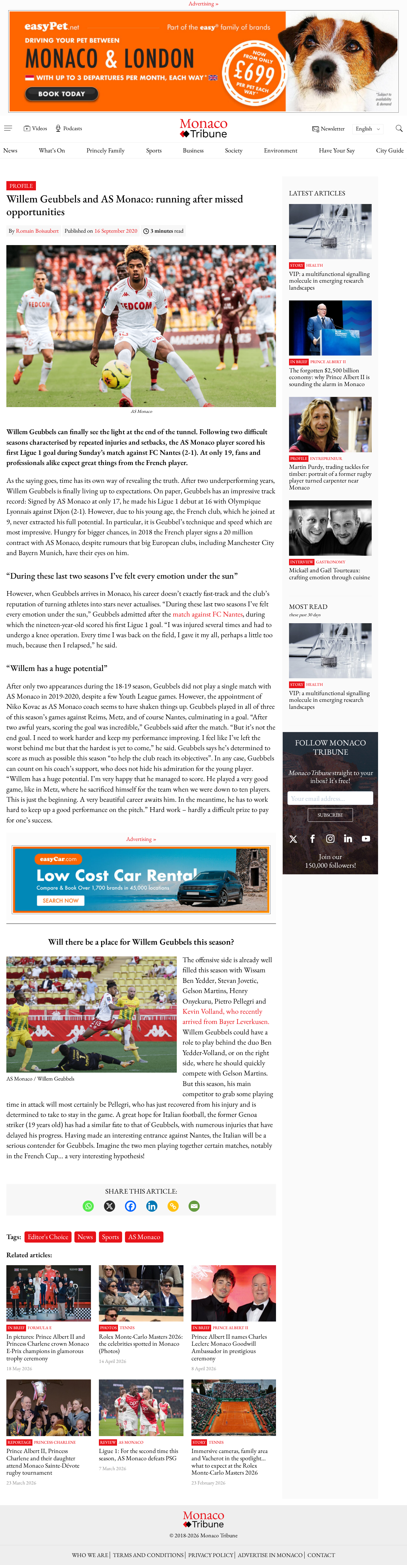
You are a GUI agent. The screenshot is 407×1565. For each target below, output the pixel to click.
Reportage (19, 1442)
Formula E (40, 1328)
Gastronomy (330, 562)
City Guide (390, 150)
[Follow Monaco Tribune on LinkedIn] (348, 839)
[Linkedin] (151, 1206)
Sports (154, 150)
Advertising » (141, 838)
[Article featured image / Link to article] (141, 1407)
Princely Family (105, 150)
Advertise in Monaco (270, 1555)
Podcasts (72, 128)
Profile (21, 185)
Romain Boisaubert (37, 230)
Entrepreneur (326, 458)
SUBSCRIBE (330, 815)
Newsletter (333, 128)
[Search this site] (399, 129)
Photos (108, 1328)
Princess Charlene (55, 1442)
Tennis (127, 1328)
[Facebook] (130, 1206)
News (10, 150)
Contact (321, 1555)
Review (108, 1442)
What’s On (52, 150)
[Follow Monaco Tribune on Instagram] (330, 839)
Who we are (90, 1555)
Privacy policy (210, 1555)
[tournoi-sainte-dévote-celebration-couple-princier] (48, 1407)
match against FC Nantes (208, 614)
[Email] (194, 1206)
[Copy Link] (173, 1206)
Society (234, 150)
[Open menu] (8, 124)
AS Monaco (144, 1236)
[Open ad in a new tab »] (203, 61)
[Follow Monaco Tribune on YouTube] (366, 839)
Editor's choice (48, 1236)
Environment (280, 150)
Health (314, 265)
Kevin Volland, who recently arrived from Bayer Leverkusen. (226, 1016)
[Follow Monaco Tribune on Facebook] (312, 839)
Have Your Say (337, 150)
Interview (301, 562)
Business (193, 150)
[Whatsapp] (88, 1206)
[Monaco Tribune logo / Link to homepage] (203, 127)
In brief (16, 1328)
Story (199, 1442)
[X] (109, 1206)
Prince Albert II (230, 1328)
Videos (39, 128)
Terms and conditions (148, 1555)
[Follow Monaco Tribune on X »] (294, 839)
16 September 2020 (115, 230)
